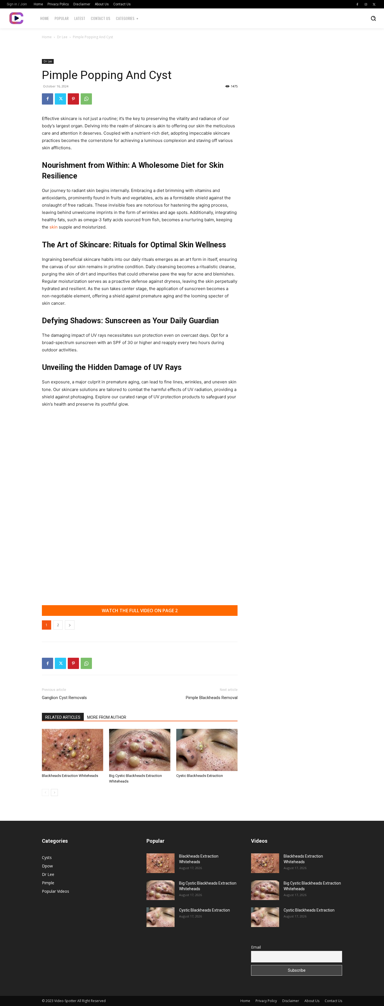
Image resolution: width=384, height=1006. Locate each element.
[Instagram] (366, 4)
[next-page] (54, 792)
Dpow (47, 866)
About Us (311, 1000)
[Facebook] (357, 4)
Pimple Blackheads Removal (212, 697)
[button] (373, 18)
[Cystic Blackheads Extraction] (207, 750)
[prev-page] (45, 792)
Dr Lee (62, 37)
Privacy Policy (266, 1000)
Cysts (47, 857)
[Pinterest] (73, 99)
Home (47, 37)
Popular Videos (55, 891)
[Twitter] (374, 4)
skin (54, 227)
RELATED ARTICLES (62, 717)
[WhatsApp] (86, 99)
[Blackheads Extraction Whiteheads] (72, 750)
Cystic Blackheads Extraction (199, 776)
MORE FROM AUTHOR (106, 717)
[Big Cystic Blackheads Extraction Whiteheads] (139, 750)
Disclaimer (290, 1000)
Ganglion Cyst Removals (64, 697)
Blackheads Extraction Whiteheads (70, 776)
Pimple (48, 882)
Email (256, 947)
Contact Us (333, 1000)
